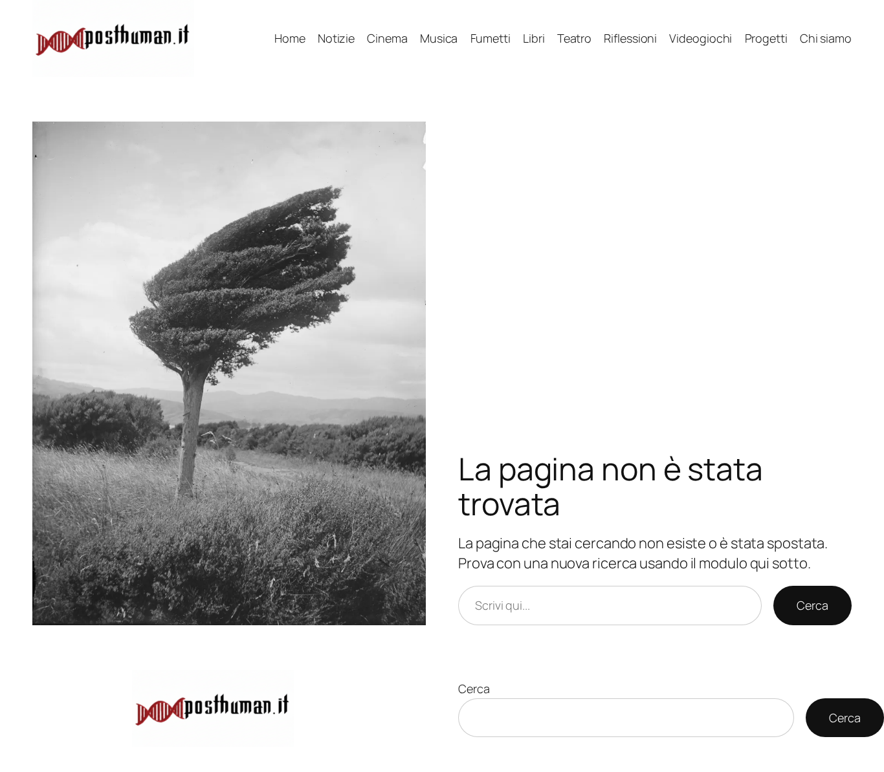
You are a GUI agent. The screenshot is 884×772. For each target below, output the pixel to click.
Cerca (812, 605)
